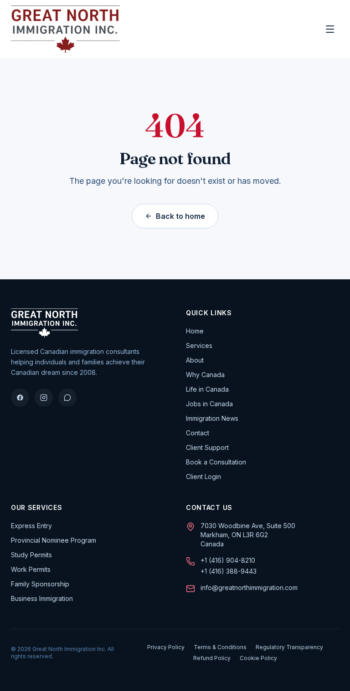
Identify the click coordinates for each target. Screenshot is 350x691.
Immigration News (212, 418)
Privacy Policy (166, 647)
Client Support (207, 447)
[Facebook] (20, 397)
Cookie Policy (258, 658)
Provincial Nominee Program (53, 540)
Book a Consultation (216, 462)
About (195, 360)
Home (195, 331)
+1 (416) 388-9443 (229, 571)
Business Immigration (42, 598)
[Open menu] (330, 29)
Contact (197, 433)
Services (199, 345)
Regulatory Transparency (289, 647)
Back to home (180, 216)
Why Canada (205, 374)
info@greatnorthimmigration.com (249, 587)
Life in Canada (207, 389)
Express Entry (31, 526)
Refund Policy (212, 658)
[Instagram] (44, 397)
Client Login (203, 476)
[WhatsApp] (67, 397)
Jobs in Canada (209, 404)
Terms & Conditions (220, 647)
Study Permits (31, 555)
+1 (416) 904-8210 (228, 560)
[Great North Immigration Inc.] (65, 29)
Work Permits (31, 569)
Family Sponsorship (40, 584)
